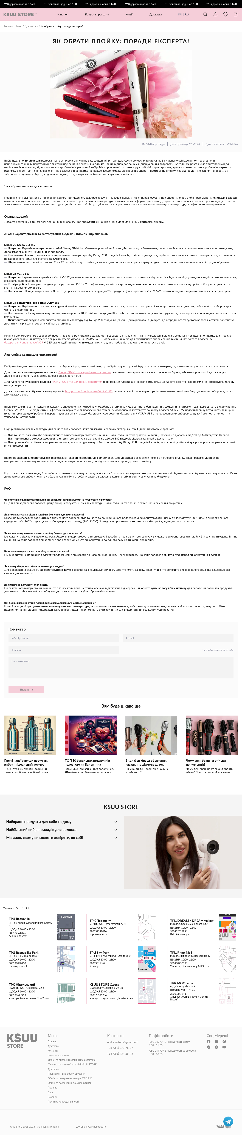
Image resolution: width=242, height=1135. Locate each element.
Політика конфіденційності (63, 1101)
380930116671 (98, 963)
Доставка (156, 14)
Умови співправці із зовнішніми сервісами (71, 1059)
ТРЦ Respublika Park (24, 952)
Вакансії (52, 1097)
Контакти (53, 1050)
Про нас (52, 1087)
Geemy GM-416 (26, 245)
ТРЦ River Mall (181, 952)
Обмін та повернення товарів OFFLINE (70, 1078)
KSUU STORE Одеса (104, 984)
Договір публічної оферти (91, 1126)
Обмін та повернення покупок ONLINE (70, 1083)
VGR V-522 (23, 273)
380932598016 (98, 931)
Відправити (26, 689)
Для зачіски (31, 26)
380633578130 (178, 993)
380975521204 (98, 995)
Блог (19, 26)
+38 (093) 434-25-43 (120, 1053)
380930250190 (178, 963)
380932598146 (17, 933)
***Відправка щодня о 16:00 (20, 4)
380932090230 (17, 963)
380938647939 (17, 995)
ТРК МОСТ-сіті (181, 983)
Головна (8, 26)
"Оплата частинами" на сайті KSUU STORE (72, 1064)
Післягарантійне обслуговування (66, 1073)
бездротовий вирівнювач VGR (23, 342)
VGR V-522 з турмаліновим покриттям (77, 381)
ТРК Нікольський (22, 984)
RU (180, 14)
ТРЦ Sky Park (99, 952)
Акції (129, 14)
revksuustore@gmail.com (122, 1042)
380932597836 (178, 931)
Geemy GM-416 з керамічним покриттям (84, 372)
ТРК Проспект (100, 921)
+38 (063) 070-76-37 (120, 1047)
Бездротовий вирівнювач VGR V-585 (38, 302)
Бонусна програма (97, 14)
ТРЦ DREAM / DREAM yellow (191, 921)
